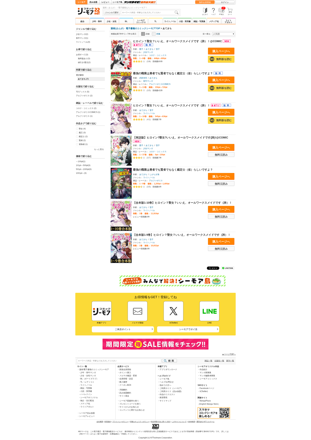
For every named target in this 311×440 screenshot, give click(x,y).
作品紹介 (203, 369)
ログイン (225, 2)
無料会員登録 (205, 2)
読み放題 (93, 2)
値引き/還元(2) (84, 62)
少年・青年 (97, 21)
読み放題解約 (125, 393)
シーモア (81, 2)
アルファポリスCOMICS (159, 84)
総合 (82, 21)
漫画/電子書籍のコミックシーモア (94, 369)
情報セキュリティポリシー (140, 421)
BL (126, 21)
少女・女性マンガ (88, 376)
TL (155, 21)
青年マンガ (148, 81)
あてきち (149, 49)
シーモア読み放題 (87, 413)
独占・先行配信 (87, 400)
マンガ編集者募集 (207, 376)
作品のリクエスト (167, 394)
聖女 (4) (82, 129)
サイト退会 (124, 396)
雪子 (158, 49)
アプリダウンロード (168, 369)
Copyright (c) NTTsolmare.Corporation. (155, 438)
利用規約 (107, 421)
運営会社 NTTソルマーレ (205, 421)
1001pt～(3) (81, 173)
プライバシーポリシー (120, 421)
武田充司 (143, 78)
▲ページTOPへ (229, 354)
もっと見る (99, 149)
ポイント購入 (125, 372)
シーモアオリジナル (89, 397)
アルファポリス (156, 180)
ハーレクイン (86, 394)
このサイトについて (179, 421)
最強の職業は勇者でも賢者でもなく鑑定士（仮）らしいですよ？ (173, 73)
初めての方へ (165, 385)
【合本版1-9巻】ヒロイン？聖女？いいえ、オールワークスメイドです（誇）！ (181, 234)
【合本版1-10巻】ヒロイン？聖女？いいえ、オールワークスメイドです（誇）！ (182, 202)
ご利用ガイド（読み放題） (171, 391)
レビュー (105, 2)
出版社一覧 (219, 361)
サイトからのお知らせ (129, 407)
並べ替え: (207, 34)
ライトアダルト (228, 21)
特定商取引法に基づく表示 (160, 421)
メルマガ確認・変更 (128, 376)
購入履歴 (123, 382)
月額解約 (123, 390)
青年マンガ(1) (82, 38)
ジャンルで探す (112, 12)
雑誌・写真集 (199, 21)
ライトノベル (170, 21)
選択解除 (80, 75)
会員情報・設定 (126, 379)
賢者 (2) (82, 140)
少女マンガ (148, 52)
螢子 (141, 49)
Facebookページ (207, 388)
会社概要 (100, 421)
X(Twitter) (204, 391)
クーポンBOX (125, 385)
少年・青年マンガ (88, 372)
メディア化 (214, 21)
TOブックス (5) (82, 92)
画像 (158, 34)
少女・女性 (111, 21)
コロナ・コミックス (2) (86, 108)
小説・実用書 (185, 21)
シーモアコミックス (141, 21)
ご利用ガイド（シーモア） (171, 388)
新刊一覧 (230, 361)
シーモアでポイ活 (188, 329)
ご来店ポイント (123, 329)
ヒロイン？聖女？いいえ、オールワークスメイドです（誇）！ (172, 105)
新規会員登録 (125, 369)
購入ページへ (221, 51)
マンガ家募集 (205, 372)
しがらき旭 (154, 174)
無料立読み (221, 154)
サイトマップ (165, 401)
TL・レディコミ (87, 382)
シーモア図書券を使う (129, 401)
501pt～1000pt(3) (84, 169)
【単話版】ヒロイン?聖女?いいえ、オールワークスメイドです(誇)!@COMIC (180, 137)
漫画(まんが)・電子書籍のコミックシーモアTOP (135, 28)
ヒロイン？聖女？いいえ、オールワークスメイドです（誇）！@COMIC (178, 41)
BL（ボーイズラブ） (89, 379)
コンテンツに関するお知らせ (132, 410)
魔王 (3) (82, 132)
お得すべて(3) (82, 55)
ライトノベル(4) (83, 42)
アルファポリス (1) (84, 116)
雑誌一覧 (208, 361)
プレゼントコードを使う (130, 404)
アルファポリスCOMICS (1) (88, 112)
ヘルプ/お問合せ (167, 382)
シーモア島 (117, 2)
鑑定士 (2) (83, 136)
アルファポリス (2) (84, 96)
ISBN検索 (191, 421)
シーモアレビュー (87, 416)
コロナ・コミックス (158, 55)
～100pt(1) (80, 161)
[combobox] (150, 12)
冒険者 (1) (83, 144)
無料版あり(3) (84, 58)
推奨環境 (163, 397)
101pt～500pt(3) (83, 165)
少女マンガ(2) (82, 34)
